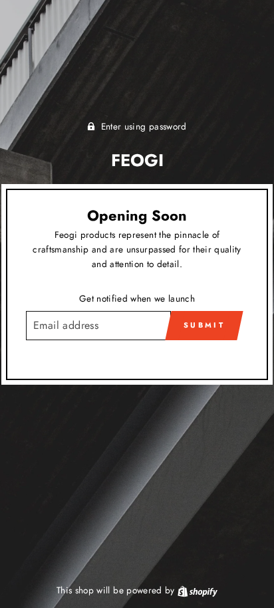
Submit (204, 325)
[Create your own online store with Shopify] (197, 590)
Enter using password (144, 126)
